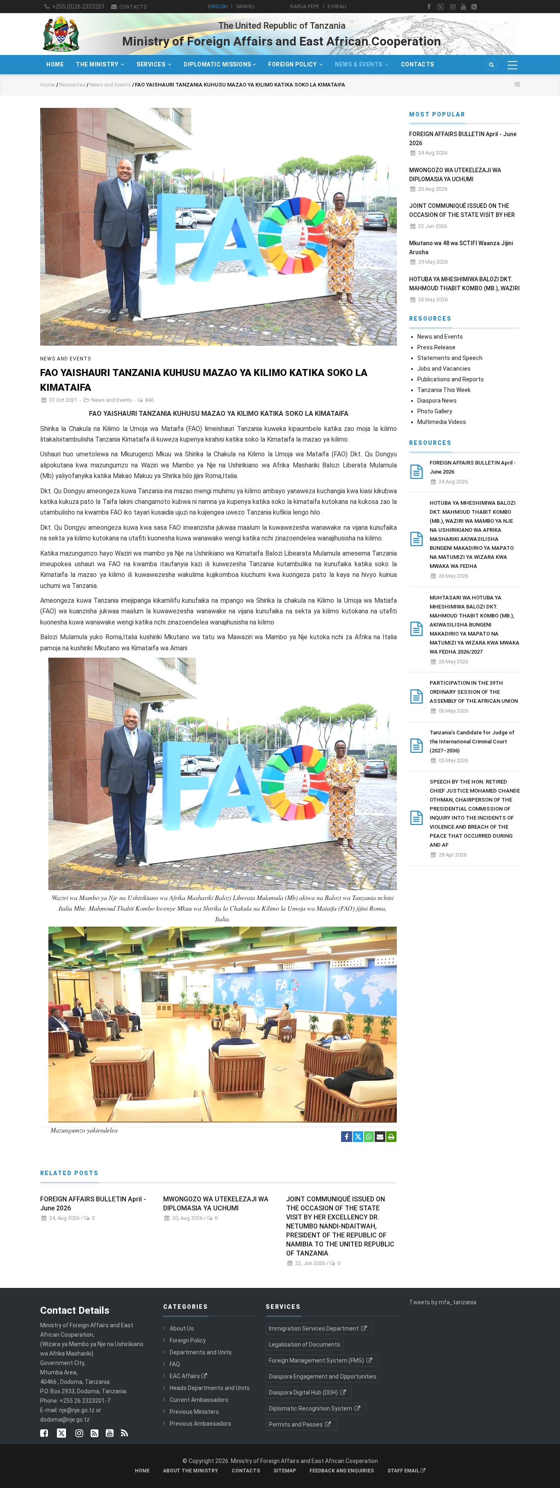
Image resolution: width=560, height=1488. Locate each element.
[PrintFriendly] (391, 1137)
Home (55, 64)
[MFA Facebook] (429, 7)
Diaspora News (437, 400)
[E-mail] (380, 1137)
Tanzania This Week (444, 390)
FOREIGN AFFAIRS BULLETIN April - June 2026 (93, 1203)
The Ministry (98, 64)
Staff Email (404, 1471)
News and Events (110, 85)
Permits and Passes (296, 1424)
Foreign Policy (293, 64)
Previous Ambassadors (200, 1423)
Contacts (132, 7)
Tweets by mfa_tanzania (442, 1302)
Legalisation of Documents (304, 1344)
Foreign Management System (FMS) (317, 1360)
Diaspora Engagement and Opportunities (322, 1376)
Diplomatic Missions (217, 64)
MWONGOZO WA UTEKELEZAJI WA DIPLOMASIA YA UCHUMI (216, 1203)
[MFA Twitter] (440, 7)
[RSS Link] (124, 1434)
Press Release (436, 347)
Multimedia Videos (441, 422)
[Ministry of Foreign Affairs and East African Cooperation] (60, 15)
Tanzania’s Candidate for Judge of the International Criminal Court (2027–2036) (472, 741)
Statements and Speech (450, 358)
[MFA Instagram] (453, 7)
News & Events (359, 64)
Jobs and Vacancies (444, 368)
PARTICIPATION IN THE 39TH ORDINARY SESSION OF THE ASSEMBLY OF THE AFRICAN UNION (474, 692)
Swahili (245, 6)
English (218, 6)
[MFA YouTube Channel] (463, 7)
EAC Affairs (185, 1376)
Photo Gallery (434, 411)
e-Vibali (337, 6)
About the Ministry (190, 1471)
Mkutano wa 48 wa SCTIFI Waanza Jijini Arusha (461, 247)
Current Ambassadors (199, 1400)
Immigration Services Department (314, 1328)
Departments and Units (201, 1352)
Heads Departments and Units (210, 1388)
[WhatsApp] (369, 1137)
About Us (182, 1328)
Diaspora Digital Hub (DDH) (304, 1392)
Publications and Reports (450, 379)
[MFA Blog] (474, 7)
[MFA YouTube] (110, 1434)
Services (152, 64)
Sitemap (284, 1471)
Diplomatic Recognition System (311, 1408)
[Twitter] (358, 1136)
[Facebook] (346, 1137)
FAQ (175, 1364)
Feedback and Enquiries (342, 1471)
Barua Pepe (304, 6)
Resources (72, 85)
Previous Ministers (194, 1411)
